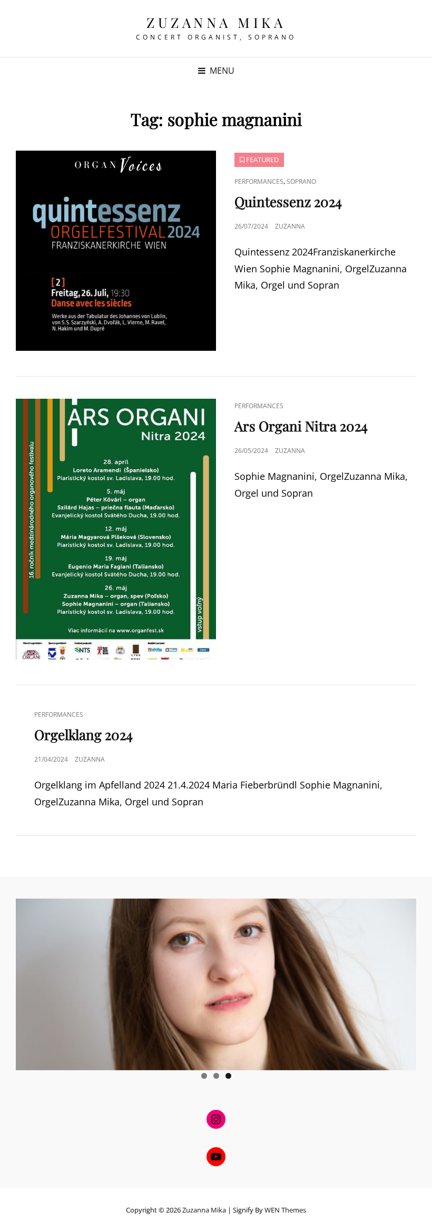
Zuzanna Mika (216, 22)
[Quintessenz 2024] (116, 251)
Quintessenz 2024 (288, 201)
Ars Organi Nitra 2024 (301, 426)
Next (403, 982)
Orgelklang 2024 (83, 734)
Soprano (301, 181)
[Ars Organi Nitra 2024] (116, 529)
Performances (258, 181)
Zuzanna (290, 226)
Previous (29, 982)
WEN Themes (285, 1210)
